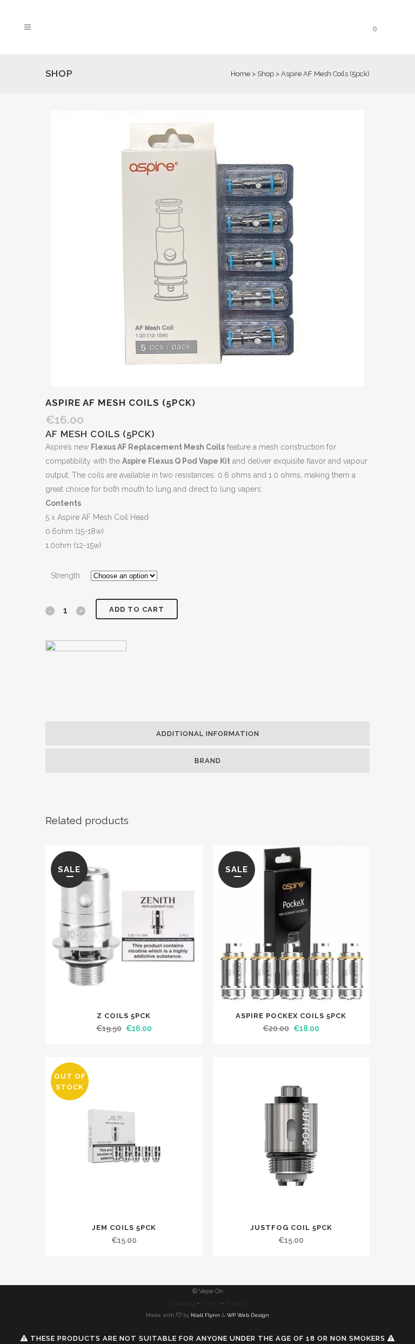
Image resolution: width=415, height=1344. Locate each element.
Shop (265, 74)
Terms (210, 1303)
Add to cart (136, 609)
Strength (65, 575)
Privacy (235, 1303)
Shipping (182, 1303)
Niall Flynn (205, 1315)
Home (240, 74)
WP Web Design (248, 1315)
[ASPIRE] (85, 680)
